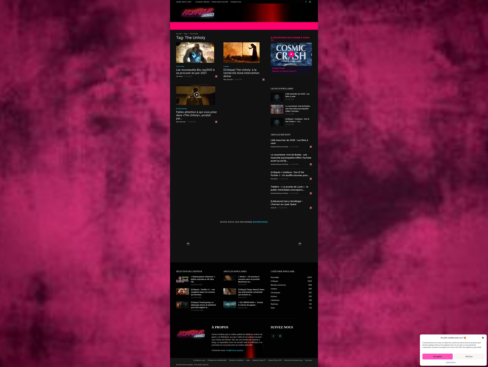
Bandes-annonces (181, 108)
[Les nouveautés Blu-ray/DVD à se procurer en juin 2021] (196, 52)
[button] (483, 337)
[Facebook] (306, 2)
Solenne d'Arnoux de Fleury (279, 147)
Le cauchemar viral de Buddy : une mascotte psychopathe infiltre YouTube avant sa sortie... (291, 157)
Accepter (437, 356)
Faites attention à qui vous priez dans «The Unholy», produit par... (196, 115)
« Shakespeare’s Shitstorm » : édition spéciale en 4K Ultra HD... (203, 279)
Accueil (178, 34)
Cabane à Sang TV (259, 360)
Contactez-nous (236, 2)
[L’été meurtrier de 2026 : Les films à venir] (277, 97)
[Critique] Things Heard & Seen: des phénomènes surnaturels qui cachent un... (251, 292)
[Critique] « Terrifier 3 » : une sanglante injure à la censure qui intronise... (203, 292)
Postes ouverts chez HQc (219, 2)
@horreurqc (260, 222)
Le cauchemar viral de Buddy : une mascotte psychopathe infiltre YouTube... (298, 108)
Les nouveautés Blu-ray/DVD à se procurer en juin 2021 (195, 71)
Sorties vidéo (180, 66)
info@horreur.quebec (234, 350)
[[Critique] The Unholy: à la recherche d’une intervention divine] (244, 52)
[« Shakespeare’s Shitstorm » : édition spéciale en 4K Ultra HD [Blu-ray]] (182, 279)
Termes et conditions (236, 360)
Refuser (469, 356)
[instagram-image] (188, 243)
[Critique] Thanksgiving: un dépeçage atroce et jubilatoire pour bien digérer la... (203, 304)
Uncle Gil (274, 208)
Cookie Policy (451, 362)
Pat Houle (179, 76)
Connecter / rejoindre (202, 2)
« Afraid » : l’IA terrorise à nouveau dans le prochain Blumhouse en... (249, 279)
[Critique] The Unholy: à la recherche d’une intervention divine (241, 73)
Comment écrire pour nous (293, 360)
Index (248, 360)
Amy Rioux (274, 179)
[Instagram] (310, 2)
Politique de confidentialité (217, 360)
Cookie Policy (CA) (274, 360)
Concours (308, 360)
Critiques (226, 66)
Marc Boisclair (228, 79)
